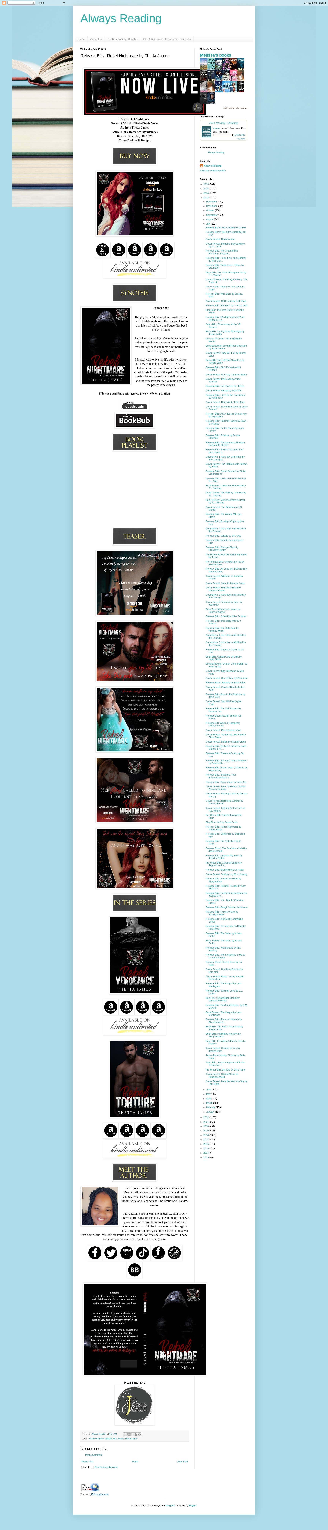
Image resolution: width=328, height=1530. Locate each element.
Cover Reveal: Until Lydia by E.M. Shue (226, 301)
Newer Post (87, 1461)
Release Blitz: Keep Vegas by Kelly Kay (226, 782)
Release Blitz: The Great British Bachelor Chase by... (222, 252)
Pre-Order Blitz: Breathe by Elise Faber (226, 1069)
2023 (206, 197)
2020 (206, 1126)
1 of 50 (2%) (239, 135)
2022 (206, 1117)
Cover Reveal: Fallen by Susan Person (226, 742)
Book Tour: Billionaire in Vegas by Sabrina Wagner (223, 610)
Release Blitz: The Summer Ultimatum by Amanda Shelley (225, 444)
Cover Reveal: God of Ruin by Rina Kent (226, 678)
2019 (206, 1130)
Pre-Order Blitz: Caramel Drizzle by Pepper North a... (224, 864)
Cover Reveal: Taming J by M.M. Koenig (226, 874)
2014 (206, 1153)
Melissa (216, 128)
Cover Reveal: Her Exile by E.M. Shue (225, 402)
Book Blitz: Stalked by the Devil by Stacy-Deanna (223, 1035)
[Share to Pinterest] (139, 1434)
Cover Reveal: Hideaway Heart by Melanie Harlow (223, 589)
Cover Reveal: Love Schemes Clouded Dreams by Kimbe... (226, 787)
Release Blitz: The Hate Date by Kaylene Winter (222, 629)
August (210, 219)
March (209, 1103)
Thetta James (131, 1439)
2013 (206, 1157)
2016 (206, 1144)
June (209, 1089)
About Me (96, 38)
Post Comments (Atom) (106, 1467)
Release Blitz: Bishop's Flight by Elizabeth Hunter (222, 548)
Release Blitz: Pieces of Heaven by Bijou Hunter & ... (224, 1020)
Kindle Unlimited (96, 1439)
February (211, 1107)
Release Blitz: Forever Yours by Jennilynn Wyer (222, 913)
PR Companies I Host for (122, 38)
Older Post (182, 1461)
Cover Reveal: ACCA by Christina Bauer (226, 374)
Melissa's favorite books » (236, 108)
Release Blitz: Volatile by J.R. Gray (223, 535)
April (208, 1098)
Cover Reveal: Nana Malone (220, 239)
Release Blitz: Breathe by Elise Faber (225, 869)
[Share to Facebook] (136, 1434)
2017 (206, 1139)
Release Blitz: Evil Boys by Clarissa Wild (226, 305)
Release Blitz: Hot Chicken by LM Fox (225, 386)
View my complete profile (213, 170)
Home (81, 38)
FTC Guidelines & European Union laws (167, 38)
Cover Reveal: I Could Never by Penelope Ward (222, 1075)
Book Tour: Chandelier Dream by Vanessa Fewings (223, 999)
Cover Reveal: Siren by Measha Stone (225, 583)
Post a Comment (93, 1455)
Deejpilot (170, 1505)
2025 (206, 188)
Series (121, 1439)
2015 (206, 1148)
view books (241, 138)
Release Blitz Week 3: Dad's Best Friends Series (223, 724)
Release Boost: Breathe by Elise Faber (226, 682)
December (212, 201)
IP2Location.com (100, 1494)
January (210, 1112)
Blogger (193, 1505)
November (212, 206)
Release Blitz (111, 1439)
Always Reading (121, 18)
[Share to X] (132, 1434)
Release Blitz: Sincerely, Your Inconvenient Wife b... (221, 776)
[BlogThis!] (129, 1434)
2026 (206, 184)
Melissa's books (215, 55)
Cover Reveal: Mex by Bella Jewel (223, 730)
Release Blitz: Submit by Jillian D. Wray (226, 616)
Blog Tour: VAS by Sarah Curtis (222, 822)
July (208, 224)
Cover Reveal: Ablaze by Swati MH (224, 390)
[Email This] (125, 1434)
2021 (206, 1122)
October (210, 210)
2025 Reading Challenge (223, 123)
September (212, 215)
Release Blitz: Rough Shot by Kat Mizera (227, 907)
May (208, 1094)
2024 (206, 193)
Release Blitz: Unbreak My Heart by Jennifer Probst (224, 857)
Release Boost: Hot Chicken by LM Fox (226, 227)
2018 (206, 1135)
